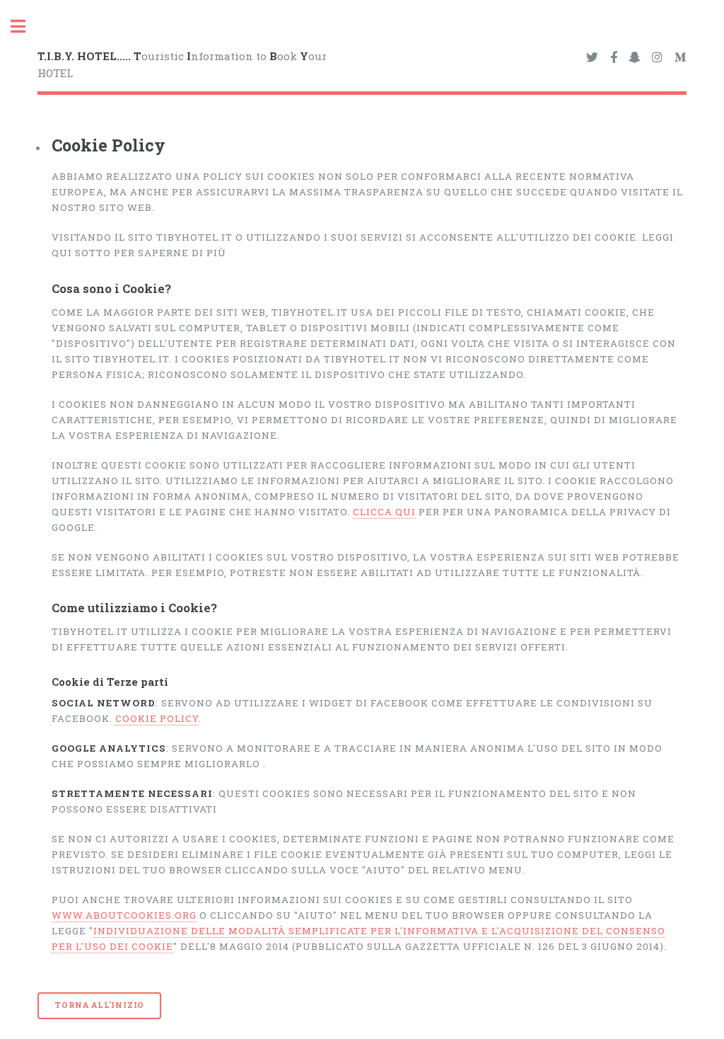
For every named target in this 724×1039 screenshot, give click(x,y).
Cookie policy (157, 718)
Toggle (25, 26)
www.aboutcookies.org (124, 915)
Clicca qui (384, 511)
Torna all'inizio (99, 1005)
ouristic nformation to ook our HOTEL (182, 65)
